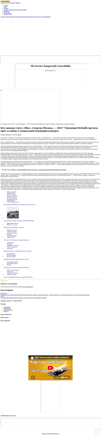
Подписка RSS (8, 14)
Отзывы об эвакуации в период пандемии (15, 9)
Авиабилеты (7, 307)
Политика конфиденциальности (50, 433)
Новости (6, 311)
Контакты (6, 11)
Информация (4, 280)
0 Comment (18, 134)
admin (3, 134)
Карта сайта (7, 12)
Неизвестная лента (10, 415)
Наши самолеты (8, 310)
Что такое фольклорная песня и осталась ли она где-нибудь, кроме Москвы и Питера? (24, 297)
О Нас (5, 7)
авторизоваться (29, 286)
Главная (6, 5)
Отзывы (6, 8)
